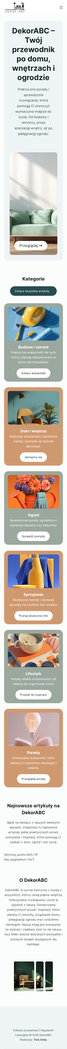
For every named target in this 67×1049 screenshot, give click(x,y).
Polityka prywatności (26, 1030)
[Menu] (61, 7)
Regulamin (47, 1030)
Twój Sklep (40, 1039)
